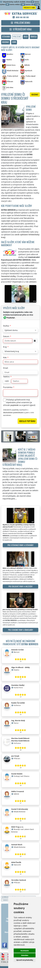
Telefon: (6, 376)
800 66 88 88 (22, 17)
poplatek (14, 405)
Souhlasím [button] (24, 951)
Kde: (5, 357)
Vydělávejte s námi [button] (29, 8)
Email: (5, 368)
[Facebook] (4, 945)
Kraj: (5, 347)
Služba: (6, 326)
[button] (6, 37)
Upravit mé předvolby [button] (24, 960)
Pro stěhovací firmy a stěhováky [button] (20, 545)
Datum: (6, 336)
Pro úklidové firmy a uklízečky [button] (20, 586)
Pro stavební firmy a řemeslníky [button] (20, 630)
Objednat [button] (34, 94)
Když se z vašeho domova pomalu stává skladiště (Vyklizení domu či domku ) (20, 456)
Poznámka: (8, 387)
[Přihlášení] (39, 7)
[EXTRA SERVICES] (20, 13)
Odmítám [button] (24, 955)
